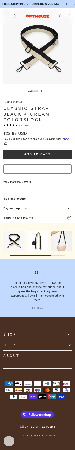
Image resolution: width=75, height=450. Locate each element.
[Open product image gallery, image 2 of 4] (37, 241)
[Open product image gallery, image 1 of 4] (13, 241)
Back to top (48, 435)
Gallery (35, 90)
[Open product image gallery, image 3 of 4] (61, 241)
